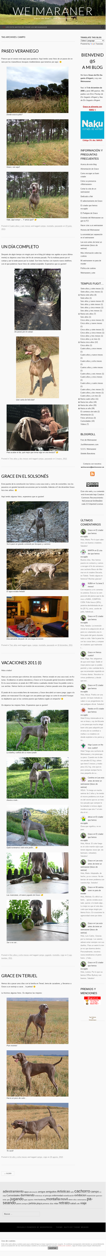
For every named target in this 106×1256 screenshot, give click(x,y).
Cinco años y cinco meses (91, 333)
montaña (50, 226)
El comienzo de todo (89, 412)
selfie (78, 1203)
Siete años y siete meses (91, 289)
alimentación (33, 1192)
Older (7, 1173)
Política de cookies (88, 268)
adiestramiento (13, 1191)
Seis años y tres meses (89, 311)
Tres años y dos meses (18, 459)
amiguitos (51, 1191)
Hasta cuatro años (87, 399)
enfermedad (57, 1195)
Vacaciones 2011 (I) (21, 662)
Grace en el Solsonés (24, 476)
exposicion (91, 1196)
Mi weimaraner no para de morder (92, 890)
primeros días (47, 1204)
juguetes (31, 1199)
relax (56, 1203)
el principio (47, 1196)
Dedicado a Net (87, 196)
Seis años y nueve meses (90, 301)
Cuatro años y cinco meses (91, 377)
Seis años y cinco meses (90, 307)
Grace (90, 530)
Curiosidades (86, 421)
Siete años (84, 298)
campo (43, 226)
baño (72, 1192)
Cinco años (84, 345)
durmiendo (27, 1195)
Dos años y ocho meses (19, 955)
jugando (48, 955)
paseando (58, 226)
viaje (62, 955)
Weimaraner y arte (88, 273)
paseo (18, 1204)
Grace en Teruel (19, 975)
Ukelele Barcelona (88, 453)
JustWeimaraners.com (89, 444)
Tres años (13, 645)
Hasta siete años (87, 295)
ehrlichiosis (38, 1195)
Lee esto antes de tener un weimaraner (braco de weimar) (91, 245)
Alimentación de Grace (90, 169)
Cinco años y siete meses (90, 330)
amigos (41, 1191)
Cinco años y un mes (88, 339)
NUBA (90, 583)
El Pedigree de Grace (89, 213)
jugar (25, 1199)
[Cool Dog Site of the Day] (92, 1000)
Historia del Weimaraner (90, 230)
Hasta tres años (86, 402)
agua (29, 645)
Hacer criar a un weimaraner (92, 225)
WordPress (46, 1227)
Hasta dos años (86, 405)
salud (73, 1203)
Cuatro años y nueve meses (91, 355)
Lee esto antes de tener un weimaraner (25, 27)
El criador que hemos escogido (92, 533)
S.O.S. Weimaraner (88, 449)
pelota (32, 1203)
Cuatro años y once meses (91, 348)
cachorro (82, 1191)
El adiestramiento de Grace (91, 201)
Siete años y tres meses (90, 292)
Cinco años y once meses (90, 320)
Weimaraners (92, 1020)
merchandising (40, 1200)
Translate (99, 44)
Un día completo (20, 246)
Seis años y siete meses (90, 304)
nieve (70, 1200)
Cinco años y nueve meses (91, 323)
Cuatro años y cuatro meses (91, 383)
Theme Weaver (81, 1227)
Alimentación (86, 415)
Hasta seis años (86, 314)
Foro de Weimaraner (89, 440)
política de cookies (64, 1246)
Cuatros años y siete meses (91, 367)
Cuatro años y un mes (89, 396)
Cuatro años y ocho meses (91, 361)
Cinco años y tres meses (90, 336)
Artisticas (63, 1191)
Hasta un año (85, 408)
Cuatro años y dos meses (90, 393)
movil (64, 1199)
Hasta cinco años (87, 342)
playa (39, 1203)
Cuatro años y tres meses (90, 389)
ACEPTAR (52, 1248)
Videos (83, 424)
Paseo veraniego (20, 50)
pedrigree (25, 1203)
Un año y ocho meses (18, 1157)
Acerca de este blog (89, 164)
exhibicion (80, 1195)
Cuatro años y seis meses (19, 226)
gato (8, 1199)
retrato (64, 1203)
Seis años (84, 317)
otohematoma (81, 1199)
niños (75, 1199)
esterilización (68, 1196)
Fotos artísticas (87, 418)
